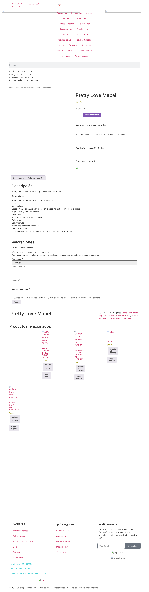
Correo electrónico (21, 289)
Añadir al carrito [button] (48, 367)
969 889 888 (16, 568)
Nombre (16, 280)
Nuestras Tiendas (20, 531)
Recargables (114, 318)
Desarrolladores (82, 34)
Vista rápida (46, 375)
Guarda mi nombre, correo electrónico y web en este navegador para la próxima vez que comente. (57, 298)
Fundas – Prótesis (66, 24)
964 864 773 (29, 568)
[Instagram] (70, 314)
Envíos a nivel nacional (23, 541)
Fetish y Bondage (83, 40)
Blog (15, 547)
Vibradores (65, 34)
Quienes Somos (19, 536)
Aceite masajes (81, 56)
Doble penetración (130, 313)
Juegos (100, 315)
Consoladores (80, 18)
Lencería (60, 45)
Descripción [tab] (18, 178)
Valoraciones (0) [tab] (35, 178)
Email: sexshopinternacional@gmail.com (28, 573)
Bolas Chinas (84, 24)
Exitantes (73, 45)
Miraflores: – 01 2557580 (21, 564)
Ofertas (134, 315)
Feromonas (65, 56)
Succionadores (83, 29)
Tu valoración (18, 267)
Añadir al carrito (92, 114)
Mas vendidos (111, 315)
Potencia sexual (64, 40)
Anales (66, 18)
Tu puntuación (19, 259)
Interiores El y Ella (64, 50)
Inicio (11, 87)
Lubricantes (76, 13)
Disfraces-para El (84, 50)
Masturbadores (65, 29)
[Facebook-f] (78, 582)
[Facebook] (57, 314)
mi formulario (19, 557)
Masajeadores (124, 315)
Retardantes (87, 45)
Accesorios (62, 13)
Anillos (89, 13)
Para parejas (30, 87)
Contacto (17, 552)
